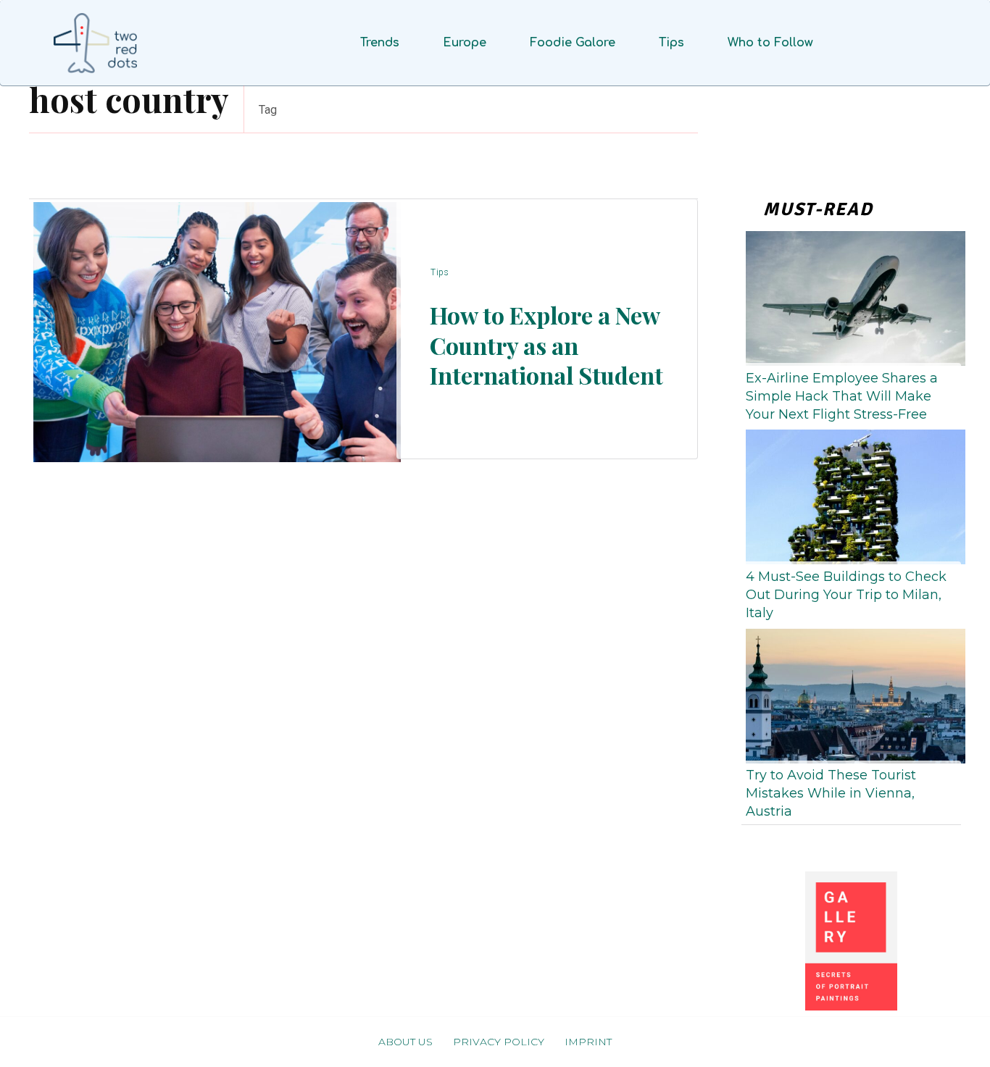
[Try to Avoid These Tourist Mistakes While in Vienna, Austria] (851, 693)
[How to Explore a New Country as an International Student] (212, 329)
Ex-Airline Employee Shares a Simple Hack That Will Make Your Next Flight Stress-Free (842, 396)
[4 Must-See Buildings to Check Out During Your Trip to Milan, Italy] (851, 494)
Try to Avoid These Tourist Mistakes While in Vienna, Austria (831, 793)
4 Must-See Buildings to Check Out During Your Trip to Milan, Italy (846, 595)
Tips (439, 272)
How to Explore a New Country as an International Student (546, 344)
